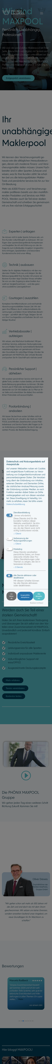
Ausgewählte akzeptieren (25, 596)
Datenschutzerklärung (15, 504)
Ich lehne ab (11, 596)
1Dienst (17, 533)
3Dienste (18, 567)
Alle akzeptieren (39, 596)
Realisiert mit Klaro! (36, 603)
